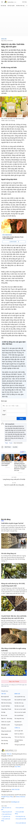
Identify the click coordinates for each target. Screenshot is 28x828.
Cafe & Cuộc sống (6, 737)
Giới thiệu (24, 2)
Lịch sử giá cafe (19, 730)
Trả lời (10, 443)
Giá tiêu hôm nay (20, 5)
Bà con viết (4, 715)
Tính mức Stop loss (20, 737)
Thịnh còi (8, 754)
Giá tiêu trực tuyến (19, 706)
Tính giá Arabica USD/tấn (19, 740)
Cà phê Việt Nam (5, 706)
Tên (4, 410)
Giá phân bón (18, 721)
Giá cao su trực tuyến (20, 709)
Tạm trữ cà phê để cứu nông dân (14, 485)
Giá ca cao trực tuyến (20, 712)
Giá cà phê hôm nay (20, 696)
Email (4, 414)
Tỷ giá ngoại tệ (18, 724)
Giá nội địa (3, 5)
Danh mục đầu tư (19, 733)
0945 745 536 (15, 789)
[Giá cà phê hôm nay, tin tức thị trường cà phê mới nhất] (10, 2)
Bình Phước (8, 447)
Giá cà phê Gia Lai (6, 814)
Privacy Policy (9, 796)
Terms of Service (20, 796)
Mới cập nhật (4, 743)
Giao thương (4, 740)
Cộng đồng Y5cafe (6, 709)
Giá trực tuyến (11, 5)
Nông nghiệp (4, 734)
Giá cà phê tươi (20, 807)
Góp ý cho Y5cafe (14, 681)
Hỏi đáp (3, 712)
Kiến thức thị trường (6, 703)
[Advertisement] (14, 22)
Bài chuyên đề (5, 696)
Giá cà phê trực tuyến (20, 699)
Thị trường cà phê (6, 699)
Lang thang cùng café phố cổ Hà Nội (14, 479)
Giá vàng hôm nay (19, 718)
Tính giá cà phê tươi (20, 744)
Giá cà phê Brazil (19, 715)
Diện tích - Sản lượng (6, 718)
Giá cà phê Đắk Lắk (21, 823)
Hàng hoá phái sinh (6, 731)
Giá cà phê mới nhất (21, 818)
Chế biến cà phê (5, 724)
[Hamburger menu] (2, 1)
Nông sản (3, 38)
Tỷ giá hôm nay (6, 816)
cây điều (15, 447)
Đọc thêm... (18, 766)
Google (3, 796)
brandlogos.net (15, 802)
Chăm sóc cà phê (5, 721)
